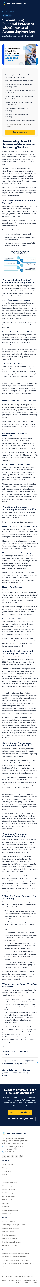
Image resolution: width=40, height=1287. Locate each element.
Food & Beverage (8, 1193)
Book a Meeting (19, 132)
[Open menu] (35, 3)
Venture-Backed (7, 1164)
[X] (16, 1156)
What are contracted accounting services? (15, 1052)
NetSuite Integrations (9, 1235)
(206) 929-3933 (10, 1152)
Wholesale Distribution (9, 1182)
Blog (3, 11)
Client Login (35, 1281)
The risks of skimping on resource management (18, 1263)
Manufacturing (7, 1186)
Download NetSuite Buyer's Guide (20, 1119)
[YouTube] (8, 1156)
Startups (5, 1168)
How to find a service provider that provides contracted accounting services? (16, 1072)
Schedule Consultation (19, 1112)
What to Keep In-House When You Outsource (20, 120)
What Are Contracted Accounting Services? (19, 81)
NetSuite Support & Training (11, 1242)
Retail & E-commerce (9, 1189)
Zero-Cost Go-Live (8, 1221)
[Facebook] (21, 1156)
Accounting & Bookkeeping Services (14, 1225)
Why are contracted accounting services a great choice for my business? (18, 1062)
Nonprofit (5, 1203)
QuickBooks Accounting (10, 1245)
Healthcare (6, 1207)
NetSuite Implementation (10, 1228)
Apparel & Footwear (9, 1196)
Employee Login (27, 1281)
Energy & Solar (7, 1213)
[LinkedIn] (4, 1156)
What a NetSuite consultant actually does (15, 1260)
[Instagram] (12, 1156)
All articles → (6, 1267)
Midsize (4, 1175)
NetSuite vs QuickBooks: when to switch (15, 1253)
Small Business (7, 1171)
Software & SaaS (7, 1200)
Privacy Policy (18, 1281)
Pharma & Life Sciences (10, 1210)
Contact (11, 1280)
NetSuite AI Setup (8, 1232)
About (4, 1280)
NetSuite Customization (10, 1238)
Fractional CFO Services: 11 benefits (14, 1257)
